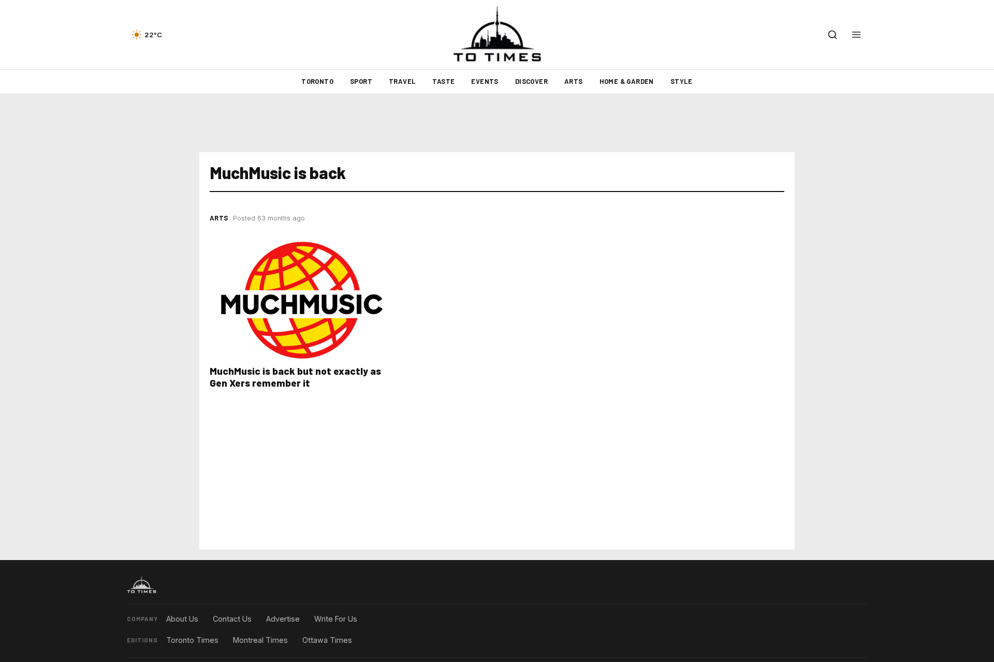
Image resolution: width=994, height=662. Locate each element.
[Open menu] (856, 35)
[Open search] (832, 35)
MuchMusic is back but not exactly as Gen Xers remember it (295, 377)
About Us (182, 618)
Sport (361, 81)
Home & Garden (627, 81)
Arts (573, 81)
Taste (443, 81)
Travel (402, 81)
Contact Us (232, 618)
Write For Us (335, 618)
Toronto (317, 81)
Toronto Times (192, 640)
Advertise (283, 618)
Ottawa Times (327, 640)
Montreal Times (260, 640)
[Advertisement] (497, 123)
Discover (531, 81)
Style (681, 81)
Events (484, 81)
